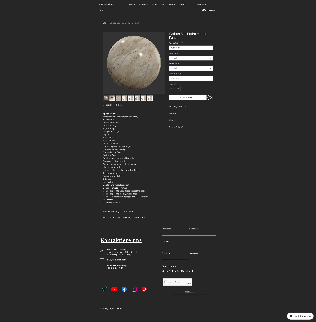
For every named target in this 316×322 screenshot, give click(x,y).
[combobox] (191, 47)
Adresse (194, 253)
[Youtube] (114, 289)
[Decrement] (171, 88)
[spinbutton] (175, 88)
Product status (175, 74)
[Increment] (178, 88)
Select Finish (174, 64)
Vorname (166, 229)
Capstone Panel (106, 4)
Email (165, 241)
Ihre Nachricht (169, 266)
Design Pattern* (176, 43)
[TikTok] (104, 289)
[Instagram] (134, 289)
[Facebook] (124, 289)
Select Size (174, 53)
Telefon (166, 253)
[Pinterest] (144, 289)
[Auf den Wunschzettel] (210, 97)
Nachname (194, 229)
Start (105, 23)
